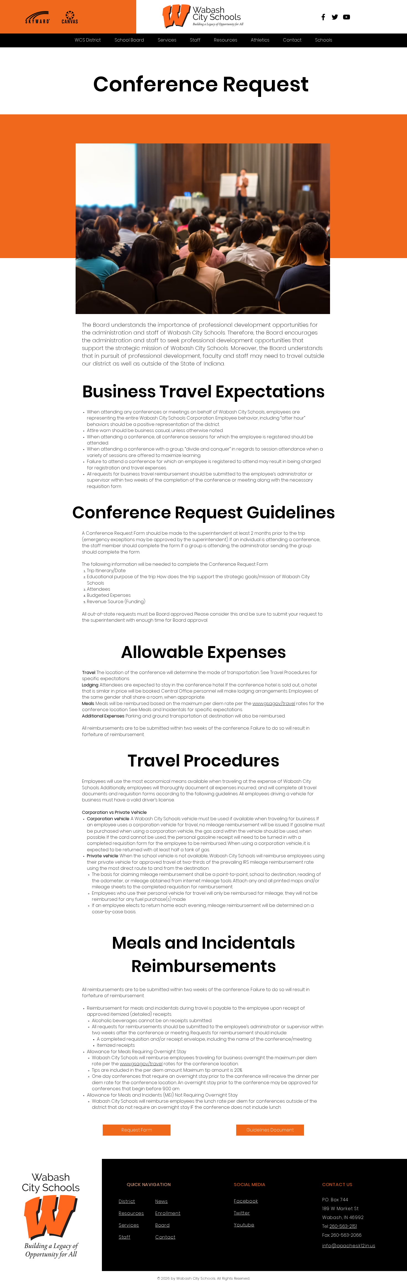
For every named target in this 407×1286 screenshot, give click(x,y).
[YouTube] (346, 17)
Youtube (244, 1225)
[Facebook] (323, 17)
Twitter (242, 1213)
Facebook (246, 1201)
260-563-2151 (343, 1226)
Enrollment (168, 1213)
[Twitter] (335, 17)
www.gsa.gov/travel (274, 703)
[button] (323, 40)
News (161, 1201)
